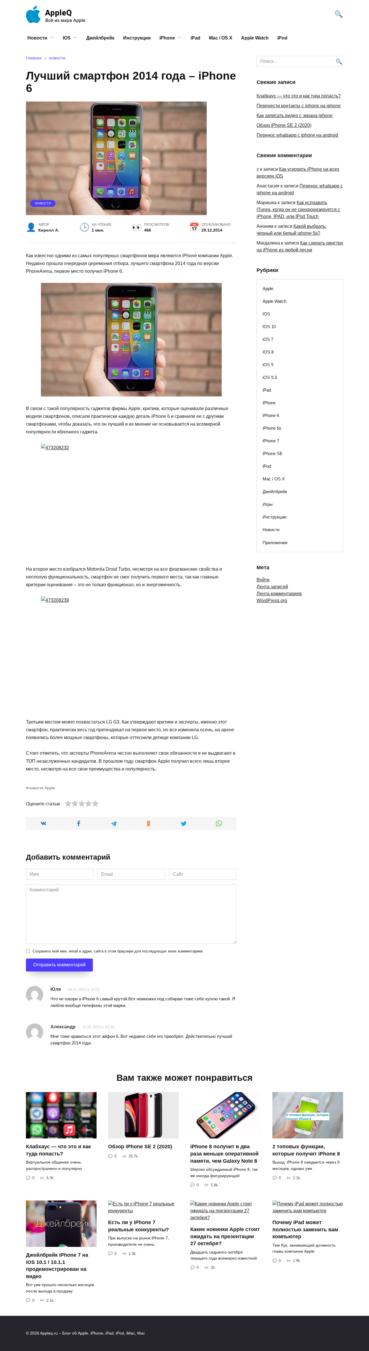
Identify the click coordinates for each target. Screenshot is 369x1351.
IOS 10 (269, 326)
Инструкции (137, 37)
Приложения (275, 542)
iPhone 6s (272, 428)
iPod (282, 37)
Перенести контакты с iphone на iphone (299, 105)
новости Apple (42, 788)
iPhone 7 (271, 440)
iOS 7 (268, 339)
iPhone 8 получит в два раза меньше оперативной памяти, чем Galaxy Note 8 (224, 1154)
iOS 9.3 (270, 377)
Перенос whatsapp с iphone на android (297, 135)
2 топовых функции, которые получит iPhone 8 (306, 1150)
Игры (268, 504)
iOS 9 (268, 364)
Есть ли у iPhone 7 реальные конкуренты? (138, 1226)
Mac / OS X (220, 37)
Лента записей (272, 586)
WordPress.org (272, 600)
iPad (195, 37)
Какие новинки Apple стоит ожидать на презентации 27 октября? (225, 1236)
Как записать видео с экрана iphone (295, 115)
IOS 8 (268, 352)
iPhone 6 (271, 415)
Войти (263, 579)
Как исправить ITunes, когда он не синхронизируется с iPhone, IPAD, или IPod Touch (298, 209)
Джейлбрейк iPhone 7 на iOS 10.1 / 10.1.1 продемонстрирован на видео (57, 1265)
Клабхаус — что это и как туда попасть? (299, 95)
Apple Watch (255, 37)
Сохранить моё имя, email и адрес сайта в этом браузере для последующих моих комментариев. (118, 951)
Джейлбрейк (100, 37)
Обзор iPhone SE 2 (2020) (284, 125)
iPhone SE (273, 453)
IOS (67, 37)
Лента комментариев (279, 593)
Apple (268, 288)
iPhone (167, 37)
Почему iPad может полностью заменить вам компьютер (305, 1229)
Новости (37, 37)
